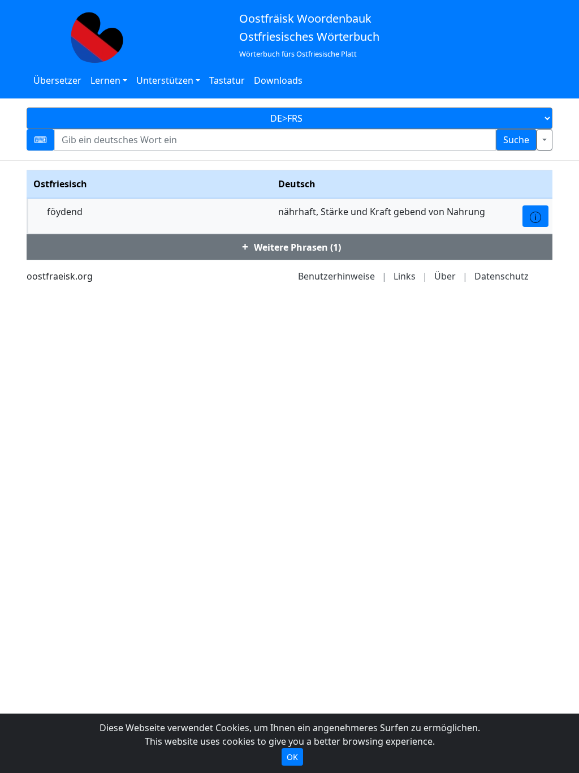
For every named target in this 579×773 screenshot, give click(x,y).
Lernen (105, 80)
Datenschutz (501, 276)
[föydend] (535, 216)
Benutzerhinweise (336, 276)
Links (405, 276)
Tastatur (227, 80)
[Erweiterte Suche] (544, 140)
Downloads (278, 80)
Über (445, 276)
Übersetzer (57, 80)
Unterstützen (164, 80)
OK (292, 756)
